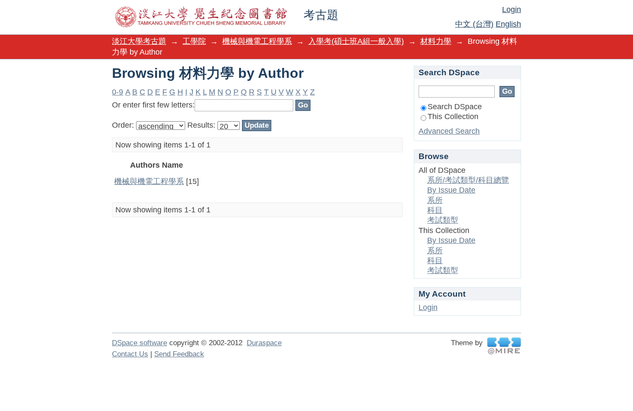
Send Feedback (179, 354)
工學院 (194, 41)
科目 (435, 210)
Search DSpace (455, 106)
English (508, 24)
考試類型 (442, 220)
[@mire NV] (504, 346)
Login (511, 9)
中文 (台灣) (474, 24)
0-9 (117, 92)
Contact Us (130, 354)
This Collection (453, 116)
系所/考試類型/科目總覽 (468, 180)
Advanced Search (449, 131)
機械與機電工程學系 (257, 41)
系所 (435, 200)
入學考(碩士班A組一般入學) (356, 41)
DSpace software (139, 343)
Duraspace (264, 343)
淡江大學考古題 (139, 41)
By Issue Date (451, 190)
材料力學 (435, 41)
